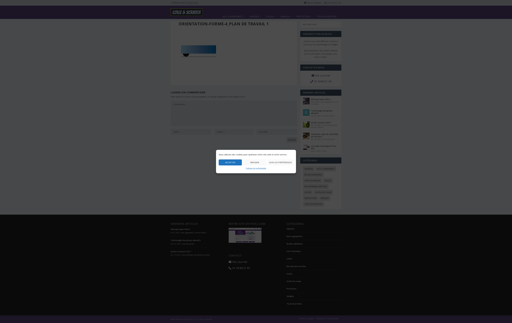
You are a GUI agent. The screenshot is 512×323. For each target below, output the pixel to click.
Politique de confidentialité (256, 168)
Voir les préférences (280, 162)
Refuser (254, 162)
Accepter (230, 162)
